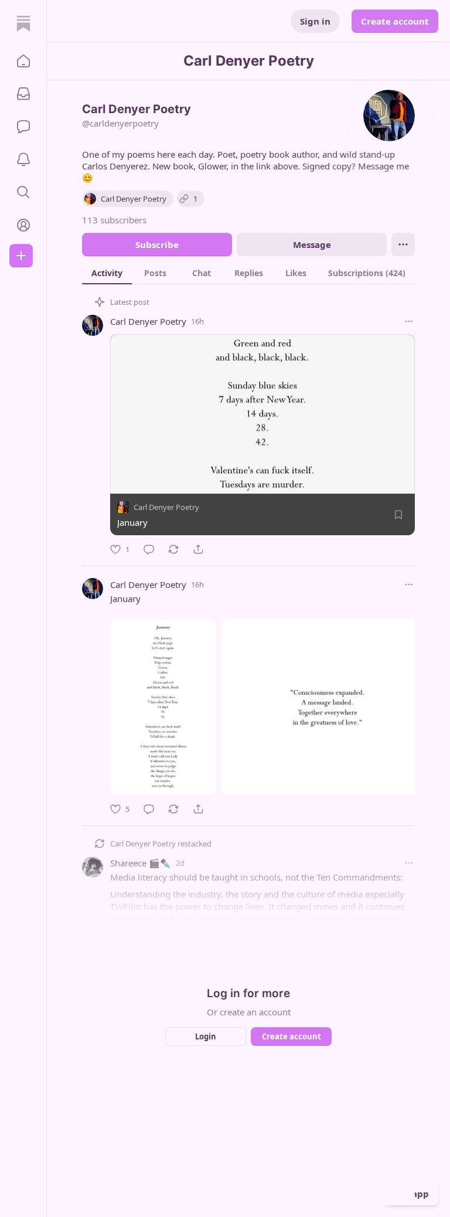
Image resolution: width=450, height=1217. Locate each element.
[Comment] (149, 549)
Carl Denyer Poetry (148, 321)
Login (205, 1036)
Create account (395, 21)
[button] (23, 61)
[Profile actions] (403, 244)
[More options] (409, 321)
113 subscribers (114, 220)
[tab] (107, 272)
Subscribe (157, 244)
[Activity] (23, 159)
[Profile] (23, 225)
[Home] (23, 23)
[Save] (398, 514)
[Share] (198, 549)
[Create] (21, 255)
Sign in (315, 21)
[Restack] (173, 549)
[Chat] (23, 127)
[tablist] (248, 272)
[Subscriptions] (23, 94)
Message (312, 244)
